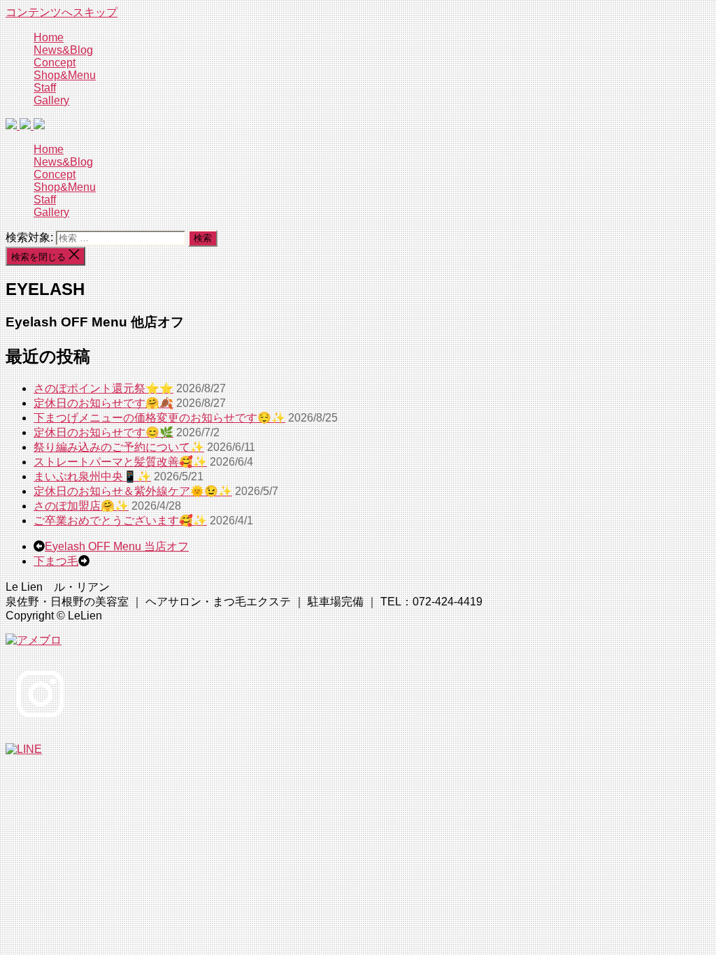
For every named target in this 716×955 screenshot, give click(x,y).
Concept (55, 63)
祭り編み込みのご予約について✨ (119, 447)
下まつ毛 (56, 561)
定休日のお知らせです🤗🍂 (103, 403)
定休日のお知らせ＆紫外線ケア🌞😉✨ (133, 491)
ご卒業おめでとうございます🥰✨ (120, 520)
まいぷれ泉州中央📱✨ (92, 476)
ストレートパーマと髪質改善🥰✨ (120, 462)
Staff (45, 88)
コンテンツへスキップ (61, 12)
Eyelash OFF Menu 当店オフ (117, 546)
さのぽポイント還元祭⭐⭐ (103, 388)
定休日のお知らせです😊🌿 (103, 432)
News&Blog (63, 50)
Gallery (51, 100)
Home (49, 37)
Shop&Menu (65, 75)
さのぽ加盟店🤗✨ (81, 506)
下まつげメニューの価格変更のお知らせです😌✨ (159, 418)
